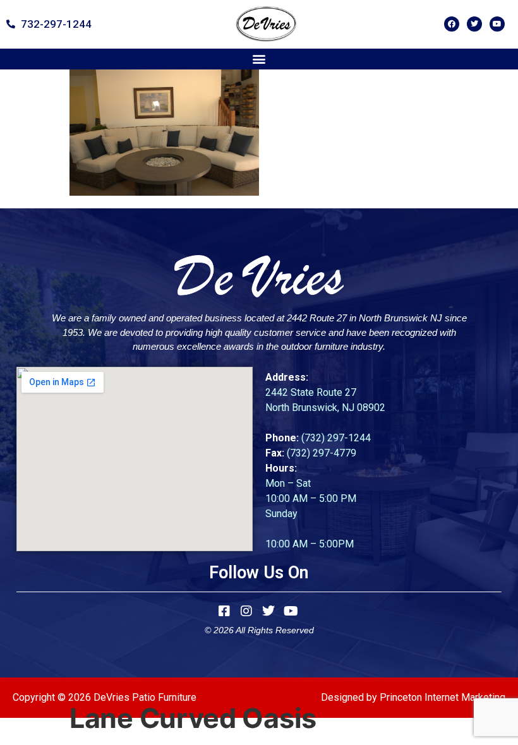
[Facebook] (451, 24)
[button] (259, 59)
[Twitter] (474, 24)
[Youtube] (497, 24)
